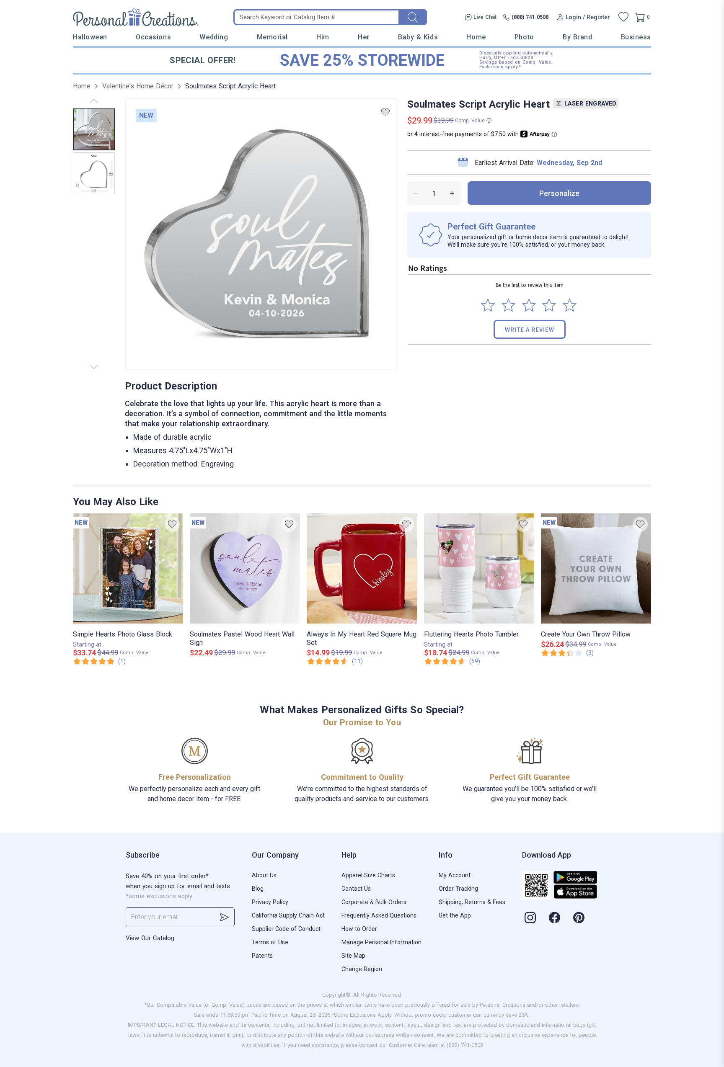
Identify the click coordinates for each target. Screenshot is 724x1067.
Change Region (361, 969)
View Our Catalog (150, 938)
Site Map (353, 955)
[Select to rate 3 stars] (529, 305)
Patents (262, 955)
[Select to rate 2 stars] (508, 305)
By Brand (577, 37)
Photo (524, 37)
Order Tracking (458, 888)
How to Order (359, 928)
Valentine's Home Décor (137, 86)
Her (364, 37)
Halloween (90, 37)
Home (476, 37)
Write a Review (529, 329)
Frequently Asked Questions (378, 915)
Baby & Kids (418, 37)
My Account (455, 875)
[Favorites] (623, 17)
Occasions (153, 37)
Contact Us (356, 888)
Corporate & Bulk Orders (373, 902)
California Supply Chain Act (288, 915)
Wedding (213, 37)
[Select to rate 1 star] (487, 305)
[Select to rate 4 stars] (549, 305)
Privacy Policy (270, 902)
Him (322, 37)
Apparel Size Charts (368, 875)
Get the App (455, 915)
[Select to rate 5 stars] (569, 305)
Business (636, 37)
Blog (258, 888)
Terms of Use (270, 942)
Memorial (272, 37)
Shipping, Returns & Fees (472, 902)
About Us (264, 875)
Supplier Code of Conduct (286, 928)
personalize (559, 193)
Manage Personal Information (381, 942)
